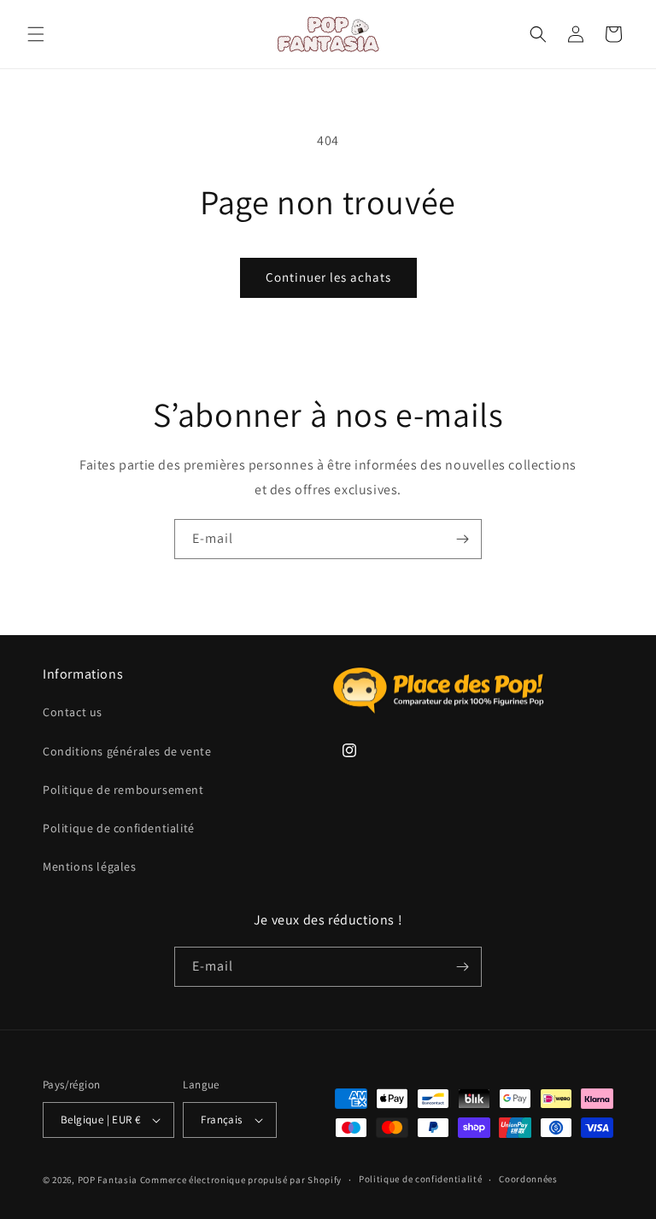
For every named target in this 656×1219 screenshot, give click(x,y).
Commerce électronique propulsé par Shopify (241, 1180)
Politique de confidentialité (119, 828)
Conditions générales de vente (127, 751)
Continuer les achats (328, 277)
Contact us (72, 712)
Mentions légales (90, 866)
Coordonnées (528, 1179)
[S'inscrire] (462, 539)
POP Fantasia (108, 1180)
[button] (36, 34)
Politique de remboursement (123, 789)
